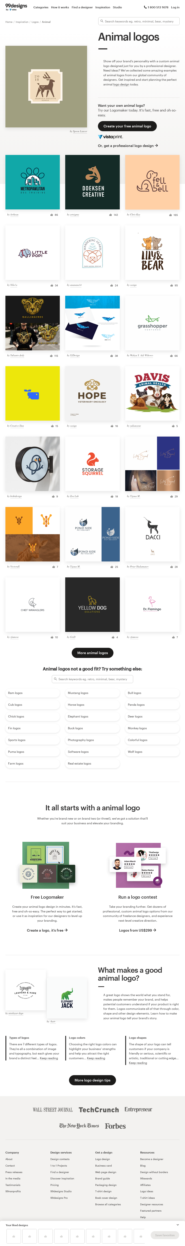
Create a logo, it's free (45, 930)
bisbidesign (16, 496)
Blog (143, 1165)
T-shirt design (103, 1191)
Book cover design (106, 1197)
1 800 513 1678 (158, 7)
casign (133, 285)
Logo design (102, 1159)
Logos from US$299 (135, 930)
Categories (40, 7)
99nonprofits (13, 1191)
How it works (60, 7)
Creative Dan (17, 425)
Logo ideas (146, 1191)
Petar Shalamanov (139, 566)
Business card (103, 1165)
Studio (117, 7)
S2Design (75, 355)
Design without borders (154, 1172)
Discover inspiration (62, 1178)
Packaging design (106, 1184)
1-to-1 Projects (58, 1165)
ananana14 (75, 285)
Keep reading (49, 1058)
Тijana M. (135, 496)
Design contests (60, 1159)
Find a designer (82, 7)
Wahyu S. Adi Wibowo (141, 355)
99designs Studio (61, 1191)
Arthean (14, 214)
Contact (10, 1165)
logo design (121, 84)
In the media (12, 1178)
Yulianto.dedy (17, 355)
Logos (35, 21)
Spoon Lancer (80, 131)
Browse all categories (108, 1204)
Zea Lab (74, 496)
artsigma (74, 214)
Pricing (54, 1184)
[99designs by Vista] (16, 7)
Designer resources (151, 1204)
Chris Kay (135, 214)
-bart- (53, 1021)
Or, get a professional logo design (126, 146)
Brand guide (102, 1178)
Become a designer (151, 1159)
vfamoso (14, 637)
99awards (146, 1178)
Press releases (13, 1172)
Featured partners (151, 1210)
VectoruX (15, 566)
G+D (72, 637)
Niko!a (13, 285)
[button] (177, 1224)
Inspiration (102, 7)
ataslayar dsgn (15, 1013)
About (8, 1159)
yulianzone (135, 425)
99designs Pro (59, 1197)
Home (9, 21)
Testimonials (12, 1184)
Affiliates (145, 1184)
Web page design (105, 1172)
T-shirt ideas (147, 1197)
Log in (175, 7)
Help (143, 1217)
